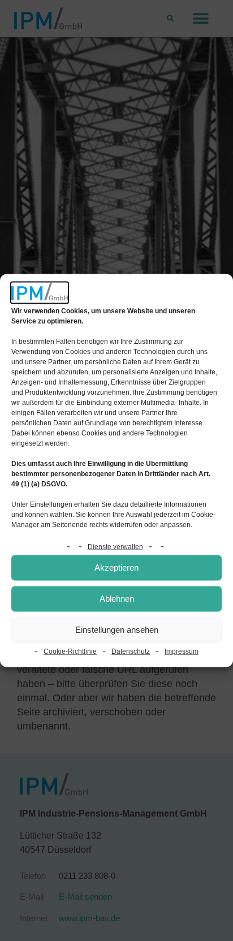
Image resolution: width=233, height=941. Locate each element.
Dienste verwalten (115, 546)
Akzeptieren (116, 567)
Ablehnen (117, 598)
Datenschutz (130, 651)
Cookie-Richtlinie (70, 651)
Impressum (182, 651)
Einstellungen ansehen (116, 629)
